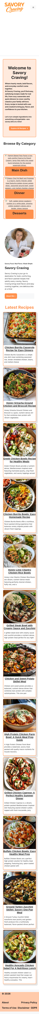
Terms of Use (9, 1007)
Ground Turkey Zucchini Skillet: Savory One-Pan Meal (19, 909)
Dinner (19, 193)
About (5, 1002)
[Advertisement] (19, 35)
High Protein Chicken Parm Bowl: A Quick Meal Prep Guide (19, 737)
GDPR (34, 1007)
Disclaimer (24, 1007)
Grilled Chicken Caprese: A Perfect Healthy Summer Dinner (19, 795)
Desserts (19, 213)
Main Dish (19, 170)
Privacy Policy (29, 1002)
